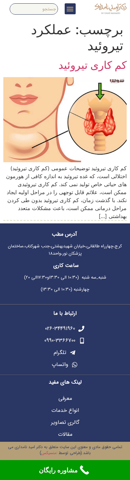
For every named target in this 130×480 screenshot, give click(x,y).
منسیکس (48, 453)
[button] (70, 8)
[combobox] (34, 9)
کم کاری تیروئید (92, 65)
